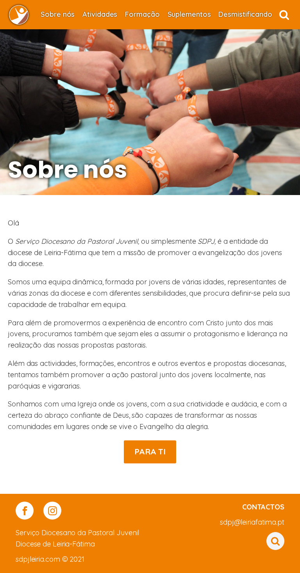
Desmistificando (245, 14)
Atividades (99, 14)
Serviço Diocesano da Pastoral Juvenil (77, 532)
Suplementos (189, 14)
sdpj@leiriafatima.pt (252, 522)
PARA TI (150, 451)
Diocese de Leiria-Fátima (55, 543)
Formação (142, 14)
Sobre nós (58, 14)
